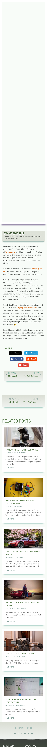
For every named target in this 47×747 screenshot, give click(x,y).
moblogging (29, 236)
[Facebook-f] (22, 733)
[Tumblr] (28, 733)
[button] (15, 353)
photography (37, 236)
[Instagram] (18, 733)
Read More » (10, 468)
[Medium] (32, 733)
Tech (16, 239)
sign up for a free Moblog (27, 307)
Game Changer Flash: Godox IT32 (21, 449)
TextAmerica (10, 252)
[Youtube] (25, 733)
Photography (9, 239)
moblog (23, 236)
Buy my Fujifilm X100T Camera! (20, 653)
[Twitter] (15, 733)
